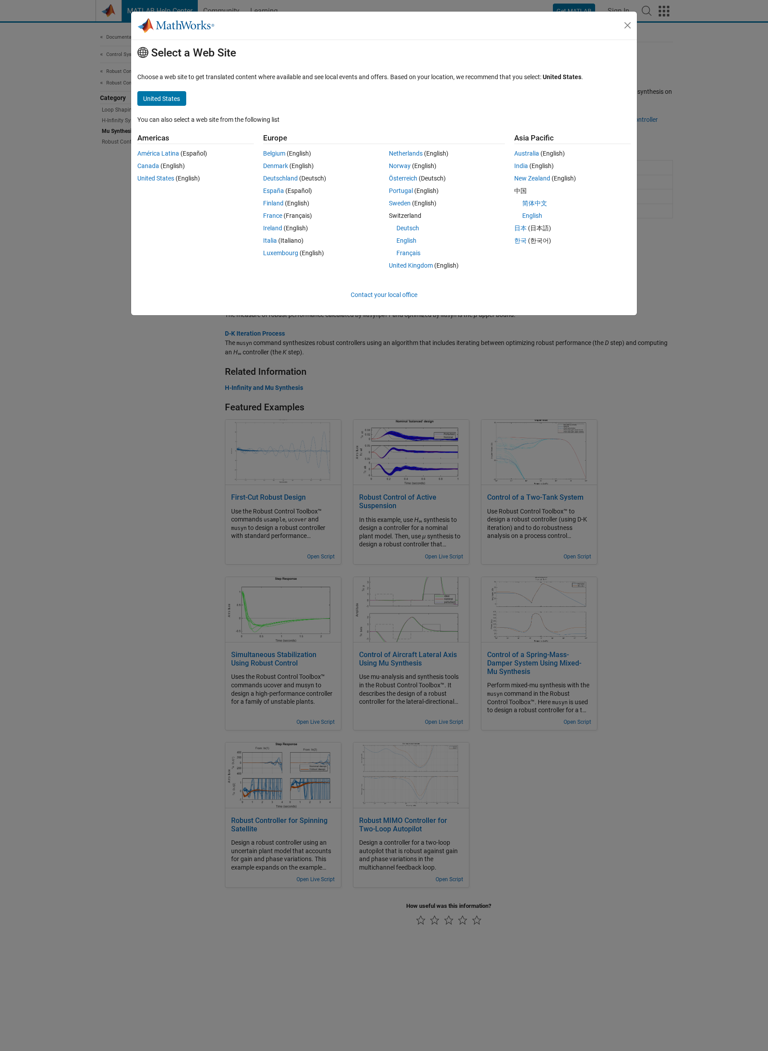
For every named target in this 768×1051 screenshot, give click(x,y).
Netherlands (406, 153)
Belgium (274, 153)
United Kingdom (411, 265)
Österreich (403, 178)
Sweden (400, 203)
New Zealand (532, 178)
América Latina (158, 153)
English (406, 240)
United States (155, 178)
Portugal (401, 190)
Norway (400, 165)
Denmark (275, 165)
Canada (148, 165)
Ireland (272, 228)
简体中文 (534, 203)
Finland (273, 203)
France (272, 215)
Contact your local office (384, 294)
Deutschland (280, 178)
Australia (526, 153)
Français (408, 253)
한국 (520, 240)
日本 (520, 228)
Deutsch (407, 228)
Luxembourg (280, 253)
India (521, 165)
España (273, 190)
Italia (270, 240)
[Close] (627, 25)
